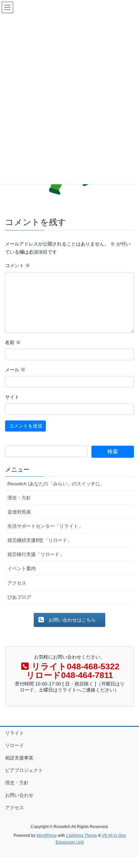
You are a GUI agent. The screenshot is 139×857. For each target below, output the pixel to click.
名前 (13, 342)
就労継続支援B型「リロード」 (39, 540)
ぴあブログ (19, 597)
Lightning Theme (81, 835)
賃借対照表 (19, 512)
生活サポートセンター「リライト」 (45, 526)
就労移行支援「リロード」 (35, 554)
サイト (12, 397)
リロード (14, 745)
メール (15, 369)
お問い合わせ (19, 795)
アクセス (16, 583)
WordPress (46, 835)
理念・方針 (19, 497)
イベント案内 (21, 568)
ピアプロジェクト (24, 770)
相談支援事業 (19, 757)
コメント (17, 265)
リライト (14, 733)
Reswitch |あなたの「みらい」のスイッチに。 (56, 483)
